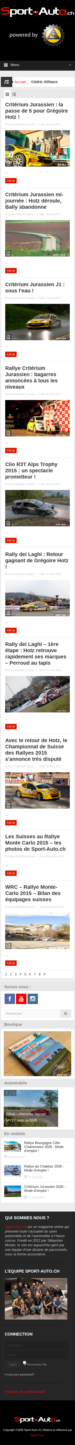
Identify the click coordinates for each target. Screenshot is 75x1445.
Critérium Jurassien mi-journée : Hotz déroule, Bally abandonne (34, 201)
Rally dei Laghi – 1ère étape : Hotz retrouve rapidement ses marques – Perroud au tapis (35, 653)
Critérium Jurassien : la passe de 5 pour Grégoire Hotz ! (36, 111)
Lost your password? (20, 1374)
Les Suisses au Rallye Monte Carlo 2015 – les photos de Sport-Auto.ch (35, 843)
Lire (9, 180)
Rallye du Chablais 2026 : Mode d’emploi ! (44, 1168)
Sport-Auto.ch (15, 1227)
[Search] (65, 1013)
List (14, 95)
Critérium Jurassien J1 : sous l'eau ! (35, 287)
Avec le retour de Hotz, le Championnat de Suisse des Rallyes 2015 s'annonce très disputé (36, 749)
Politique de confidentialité (25, 1392)
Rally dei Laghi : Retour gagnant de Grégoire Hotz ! (37, 560)
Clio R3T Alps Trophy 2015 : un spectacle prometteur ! (31, 470)
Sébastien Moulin (25, 856)
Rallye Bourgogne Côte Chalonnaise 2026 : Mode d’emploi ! (44, 1147)
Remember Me (37, 1364)
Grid (7, 95)
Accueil (20, 82)
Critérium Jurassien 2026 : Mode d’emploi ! (44, 1189)
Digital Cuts (37, 1435)
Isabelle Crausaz (24, 124)
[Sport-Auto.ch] (37, 12)
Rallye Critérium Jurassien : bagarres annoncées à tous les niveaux (31, 377)
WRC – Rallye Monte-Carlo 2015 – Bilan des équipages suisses (33, 893)
